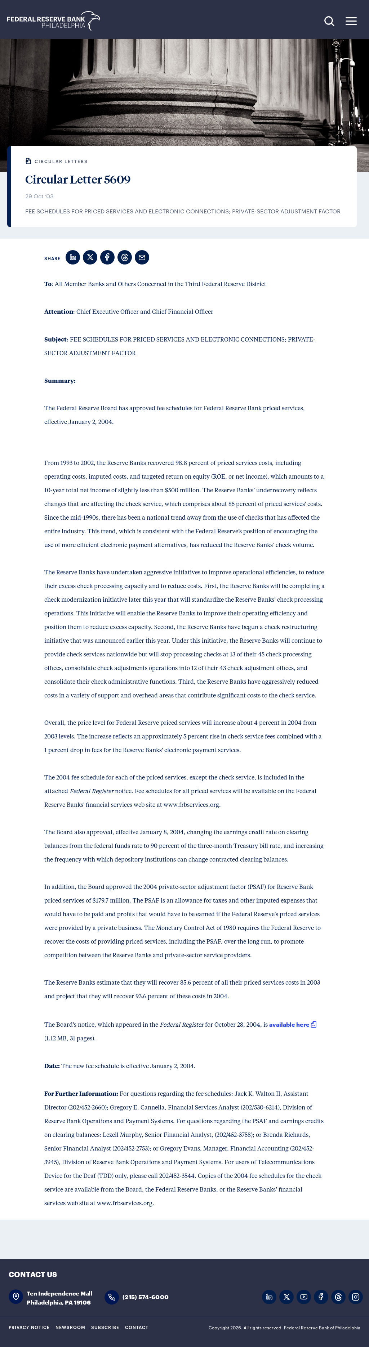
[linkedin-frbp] (269, 1297)
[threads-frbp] (338, 1297)
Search (329, 21)
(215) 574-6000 (146, 1296)
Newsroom (70, 1327)
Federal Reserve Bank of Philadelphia (57, 21)
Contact (136, 1327)
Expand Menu (351, 21)
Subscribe (105, 1327)
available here (289, 1024)
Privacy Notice (29, 1327)
